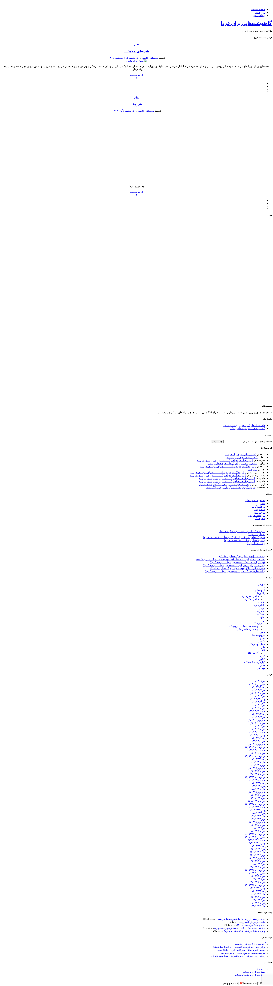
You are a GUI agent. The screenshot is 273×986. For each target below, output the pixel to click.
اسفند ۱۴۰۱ (257, 732)
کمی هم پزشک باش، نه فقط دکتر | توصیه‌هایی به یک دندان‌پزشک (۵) (230, 559)
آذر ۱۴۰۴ (258, 690)
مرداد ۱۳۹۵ (257, 876)
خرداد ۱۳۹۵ (257, 882)
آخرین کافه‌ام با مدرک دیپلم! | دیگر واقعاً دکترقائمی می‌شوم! (234, 537)
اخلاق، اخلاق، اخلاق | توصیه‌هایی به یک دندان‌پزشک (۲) (237, 568)
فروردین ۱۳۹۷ (255, 837)
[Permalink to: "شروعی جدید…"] (136, 61)
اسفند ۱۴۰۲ (257, 711)
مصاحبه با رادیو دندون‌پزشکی (250, 975)
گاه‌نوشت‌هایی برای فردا (246, 23)
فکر (136, 97)
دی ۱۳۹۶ (258, 846)
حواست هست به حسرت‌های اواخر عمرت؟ (243, 953)
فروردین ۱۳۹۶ (256, 873)
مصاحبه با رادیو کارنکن (253, 972)
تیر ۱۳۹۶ (259, 864)
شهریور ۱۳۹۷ (256, 822)
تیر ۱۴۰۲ (259, 726)
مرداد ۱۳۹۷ (257, 825)
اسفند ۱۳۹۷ (257, 807)
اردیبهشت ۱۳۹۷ (254, 834)
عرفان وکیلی (258, 506)
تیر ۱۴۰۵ (259, 681)
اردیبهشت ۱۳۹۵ (255, 885)
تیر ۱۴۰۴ (259, 696)
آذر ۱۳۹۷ (258, 813)
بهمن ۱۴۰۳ (257, 699)
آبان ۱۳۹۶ (257, 852)
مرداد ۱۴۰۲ (257, 723)
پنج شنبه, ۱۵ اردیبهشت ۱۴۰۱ (123, 58)
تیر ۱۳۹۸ (258, 798)
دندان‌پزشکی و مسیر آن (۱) (251, 925)
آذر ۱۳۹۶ (258, 849)
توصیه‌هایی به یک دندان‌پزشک (244, 626)
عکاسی (261, 641)
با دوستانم (260, 590)
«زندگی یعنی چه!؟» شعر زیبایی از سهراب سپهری (239, 928)
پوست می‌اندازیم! (256, 543)
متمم (262, 503)
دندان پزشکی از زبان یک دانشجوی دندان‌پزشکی (232, 463)
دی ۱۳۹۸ (258, 783)
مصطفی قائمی (150, 58)
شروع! (136, 104)
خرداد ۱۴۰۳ (257, 708)
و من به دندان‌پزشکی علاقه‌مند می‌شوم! (244, 540)
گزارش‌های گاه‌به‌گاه (254, 662)
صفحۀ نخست (258, 9)
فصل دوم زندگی (256, 644)
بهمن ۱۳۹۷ (257, 810)
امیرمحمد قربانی (256, 515)
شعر (263, 632)
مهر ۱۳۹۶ (257, 855)
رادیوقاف (260, 969)
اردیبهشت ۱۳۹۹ (255, 777)
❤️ (241, 983)
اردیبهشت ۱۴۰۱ (255, 747)
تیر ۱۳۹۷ (259, 828)
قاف (263, 650)
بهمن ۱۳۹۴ (257, 888)
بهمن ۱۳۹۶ (257, 843)
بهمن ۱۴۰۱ (257, 735)
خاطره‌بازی (259, 605)
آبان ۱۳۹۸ (258, 789)
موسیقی (261, 668)
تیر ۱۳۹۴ (259, 900)
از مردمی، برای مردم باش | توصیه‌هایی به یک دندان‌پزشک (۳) (234, 565)
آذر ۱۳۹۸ (258, 786)
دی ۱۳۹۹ (258, 759)
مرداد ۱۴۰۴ (257, 693)
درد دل (261, 620)
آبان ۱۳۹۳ (258, 906)
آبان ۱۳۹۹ (258, 762)
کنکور (262, 659)
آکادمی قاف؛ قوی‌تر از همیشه (240, 454)
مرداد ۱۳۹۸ (257, 795)
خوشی (261, 608)
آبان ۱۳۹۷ (258, 816)
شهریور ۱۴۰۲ (256, 720)
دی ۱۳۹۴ (258, 891)
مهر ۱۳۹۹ (258, 765)
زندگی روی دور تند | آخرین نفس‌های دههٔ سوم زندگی (238, 956)
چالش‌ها (261, 593)
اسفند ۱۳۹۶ (256, 840)
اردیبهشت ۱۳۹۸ (255, 804)
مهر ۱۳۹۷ (258, 819)
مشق (262, 665)
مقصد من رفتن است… (253, 922)
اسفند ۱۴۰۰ (257, 750)
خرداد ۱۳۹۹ (257, 774)
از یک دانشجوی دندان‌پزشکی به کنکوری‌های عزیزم (225, 484)
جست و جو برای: (262, 441)
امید (263, 587)
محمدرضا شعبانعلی (255, 500)
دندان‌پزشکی (258, 623)
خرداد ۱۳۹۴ (257, 903)
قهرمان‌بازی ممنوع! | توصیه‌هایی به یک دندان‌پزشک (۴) (237, 562)
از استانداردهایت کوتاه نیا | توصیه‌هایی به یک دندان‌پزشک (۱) (235, 571)
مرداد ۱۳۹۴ (257, 897)
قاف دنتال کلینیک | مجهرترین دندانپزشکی (244, 425)
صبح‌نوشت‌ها (258, 635)
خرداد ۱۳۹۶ (257, 867)
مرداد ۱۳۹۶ (257, 861)
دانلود (262, 617)
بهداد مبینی (259, 509)
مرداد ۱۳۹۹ (257, 771)
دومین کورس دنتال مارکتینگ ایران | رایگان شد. (230, 487)
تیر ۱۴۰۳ (259, 705)
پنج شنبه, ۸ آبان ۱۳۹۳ (123, 111)
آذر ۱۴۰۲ (258, 717)
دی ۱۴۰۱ (258, 738)
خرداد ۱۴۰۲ (257, 729)
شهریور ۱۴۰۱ (256, 744)
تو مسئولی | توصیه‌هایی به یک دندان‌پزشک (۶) (242, 556)
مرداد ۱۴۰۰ (257, 753)
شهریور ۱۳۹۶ (256, 858)
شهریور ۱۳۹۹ (256, 768)
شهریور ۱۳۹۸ (256, 792)
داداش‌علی (259, 611)
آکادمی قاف (252, 653)
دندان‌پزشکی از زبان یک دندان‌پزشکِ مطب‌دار (242, 531)
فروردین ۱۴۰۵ (256, 684)
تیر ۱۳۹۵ (259, 879)
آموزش (261, 584)
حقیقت (261, 602)
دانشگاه (261, 614)
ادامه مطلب (136, 75)
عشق (137, 44)
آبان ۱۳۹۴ (258, 894)
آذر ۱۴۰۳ (258, 702)
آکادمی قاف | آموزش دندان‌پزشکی (247, 428)
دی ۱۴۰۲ (258, 714)
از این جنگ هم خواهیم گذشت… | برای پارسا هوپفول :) (225, 460)
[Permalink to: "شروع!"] (136, 180)
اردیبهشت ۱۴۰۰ (255, 756)
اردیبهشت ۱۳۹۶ (255, 870)
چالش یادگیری (251, 599)
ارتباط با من (259, 15)
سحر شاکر (259, 518)
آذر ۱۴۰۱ (258, 741)
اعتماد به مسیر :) (256, 534)
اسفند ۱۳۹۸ (257, 780)
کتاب (262, 656)
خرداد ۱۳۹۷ (257, 831)
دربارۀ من (260, 12)
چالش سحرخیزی (250, 596)
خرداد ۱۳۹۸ (256, 801)
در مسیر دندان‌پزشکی (248, 629)
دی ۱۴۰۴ (258, 687)
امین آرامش (259, 512)
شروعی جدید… (136, 51)
